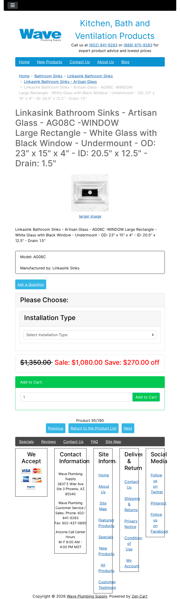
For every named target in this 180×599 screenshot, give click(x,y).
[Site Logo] (40, 35)
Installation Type (49, 318)
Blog (125, 62)
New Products (49, 62)
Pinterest (158, 503)
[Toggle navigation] (13, 5)
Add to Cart (146, 397)
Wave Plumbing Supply (87, 596)
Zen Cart (139, 596)
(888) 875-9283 (138, 45)
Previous (55, 428)
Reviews (48, 441)
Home (24, 62)
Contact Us (80, 62)
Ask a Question (30, 284)
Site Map (113, 441)
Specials (26, 441)
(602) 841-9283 (103, 45)
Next (128, 428)
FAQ (94, 441)
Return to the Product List (93, 428)
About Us (105, 62)
